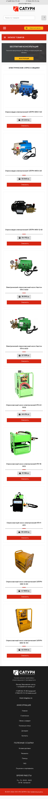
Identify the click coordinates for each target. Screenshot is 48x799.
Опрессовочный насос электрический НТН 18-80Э (24, 465)
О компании (24, 716)
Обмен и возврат (24, 721)
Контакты (24, 736)
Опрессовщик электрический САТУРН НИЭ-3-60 (23, 112)
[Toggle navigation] (4, 28)
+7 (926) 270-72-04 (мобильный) (25, 693)
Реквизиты (24, 753)
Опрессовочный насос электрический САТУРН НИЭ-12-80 (24, 583)
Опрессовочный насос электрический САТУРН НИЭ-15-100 (24, 642)
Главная (24, 711)
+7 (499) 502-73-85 (13, 1)
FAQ (24, 763)
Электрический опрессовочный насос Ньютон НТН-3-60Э (24, 288)
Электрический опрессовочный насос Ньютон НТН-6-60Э (24, 347)
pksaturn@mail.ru (25, 3)
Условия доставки (24, 748)
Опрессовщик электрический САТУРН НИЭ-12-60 (24, 230)
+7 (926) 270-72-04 (32, 1)
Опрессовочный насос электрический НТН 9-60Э (24, 524)
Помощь (24, 758)
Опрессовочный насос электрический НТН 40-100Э (24, 406)
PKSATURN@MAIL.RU (25, 698)
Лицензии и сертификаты (24, 768)
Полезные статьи (25, 726)
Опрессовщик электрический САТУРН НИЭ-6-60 (23, 171)
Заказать (25, 126)
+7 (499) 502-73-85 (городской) (26, 691)
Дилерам (24, 731)
